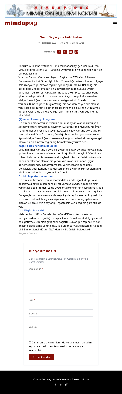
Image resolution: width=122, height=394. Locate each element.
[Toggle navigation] (115, 22)
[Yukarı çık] (113, 385)
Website (33, 327)
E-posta (34, 313)
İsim (32, 299)
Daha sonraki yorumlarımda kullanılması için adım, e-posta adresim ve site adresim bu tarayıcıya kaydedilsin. (60, 346)
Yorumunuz (36, 268)
